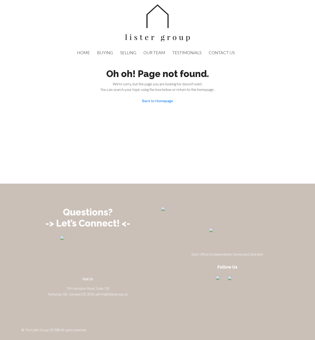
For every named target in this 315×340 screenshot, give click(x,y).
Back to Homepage (157, 100)
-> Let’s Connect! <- (87, 223)
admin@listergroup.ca (111, 294)
